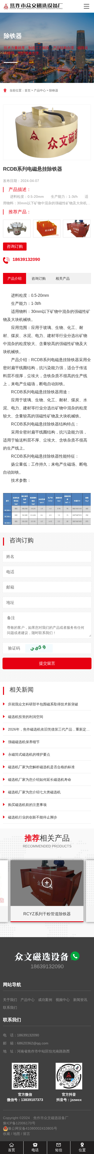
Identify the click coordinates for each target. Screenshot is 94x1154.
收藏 (6, 1134)
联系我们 (10, 1007)
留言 (26, 1134)
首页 (28, 90)
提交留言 (47, 663)
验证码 (14, 648)
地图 (16, 1134)
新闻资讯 (80, 1000)
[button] (84, 136)
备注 (11, 618)
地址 (10, 602)
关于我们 (10, 1000)
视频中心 (63, 1000)
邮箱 (10, 587)
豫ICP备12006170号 (19, 1123)
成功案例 (45, 1000)
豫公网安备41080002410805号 (32, 1128)
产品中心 (40, 90)
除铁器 (53, 90)
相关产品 (63, 278)
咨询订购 (15, 246)
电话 (10, 572)
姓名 (10, 556)
